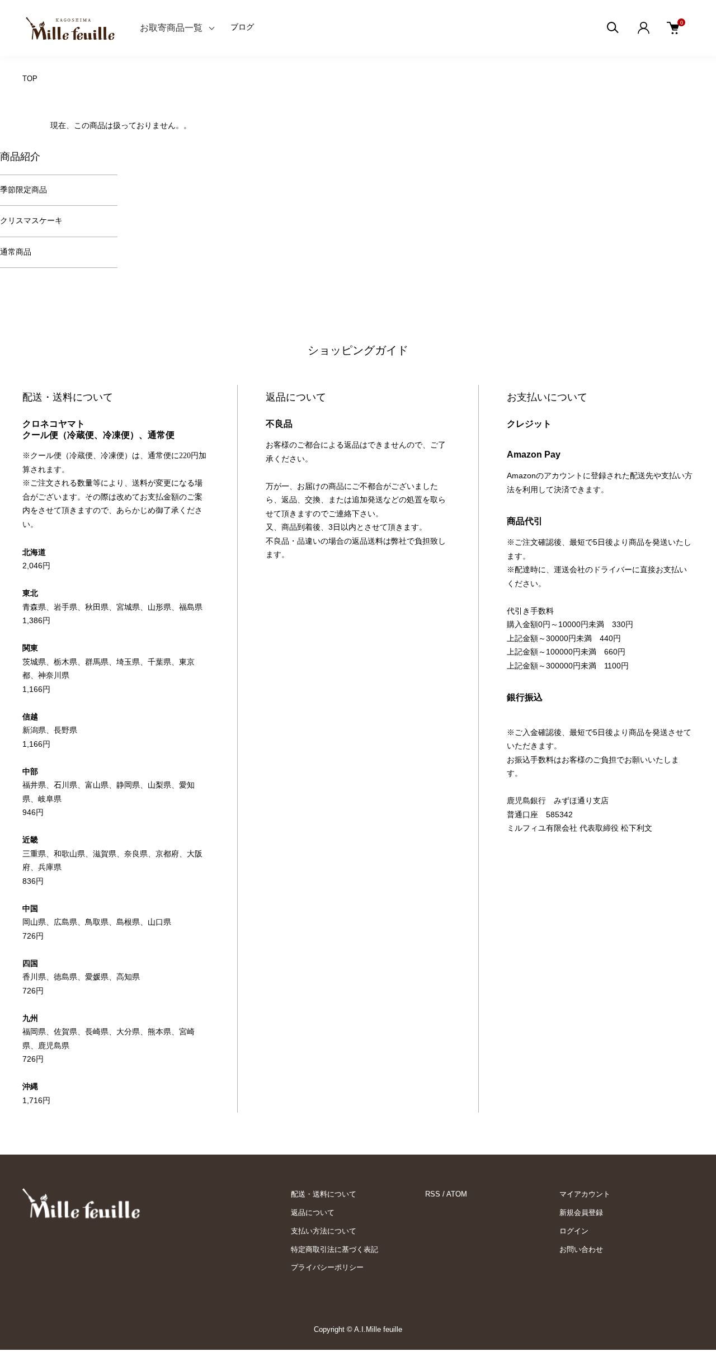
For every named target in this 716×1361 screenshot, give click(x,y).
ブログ (242, 27)
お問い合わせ (581, 1249)
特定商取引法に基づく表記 (334, 1249)
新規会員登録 (581, 1212)
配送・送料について (323, 1194)
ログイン (573, 1231)
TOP (29, 78)
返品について (313, 1212)
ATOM (456, 1194)
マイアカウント (584, 1194)
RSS (432, 1194)
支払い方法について (323, 1231)
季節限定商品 (23, 190)
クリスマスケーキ (31, 220)
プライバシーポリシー (327, 1267)
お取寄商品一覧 (171, 27)
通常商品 (15, 252)
